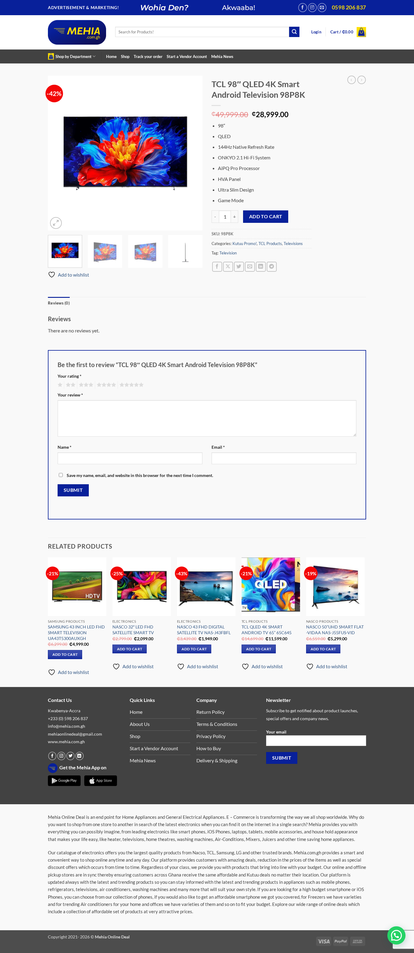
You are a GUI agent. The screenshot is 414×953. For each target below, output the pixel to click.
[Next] (191, 153)
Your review (70, 394)
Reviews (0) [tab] (59, 303)
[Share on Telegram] (272, 267)
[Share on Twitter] (239, 267)
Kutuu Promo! (244, 243)
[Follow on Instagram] (312, 7)
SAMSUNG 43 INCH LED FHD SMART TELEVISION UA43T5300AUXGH (76, 632)
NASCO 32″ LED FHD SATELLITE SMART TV (133, 629)
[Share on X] (228, 267)
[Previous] (58, 153)
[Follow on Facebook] (302, 7)
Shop (125, 56)
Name (65, 447)
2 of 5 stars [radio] (69, 385)
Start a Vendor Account (187, 56)
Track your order (148, 56)
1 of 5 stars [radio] (59, 385)
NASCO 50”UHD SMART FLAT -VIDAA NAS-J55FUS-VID (335, 629)
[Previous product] (361, 80)
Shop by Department (73, 56)
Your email (276, 731)
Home (111, 56)
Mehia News (222, 56)
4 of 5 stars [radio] (105, 385)
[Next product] (351, 80)
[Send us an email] (322, 7)
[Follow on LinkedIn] (79, 756)
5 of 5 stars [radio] (131, 385)
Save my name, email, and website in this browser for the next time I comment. (140, 475)
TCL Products (270, 243)
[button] (316, 32)
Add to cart (265, 216)
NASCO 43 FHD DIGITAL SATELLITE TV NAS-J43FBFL (204, 629)
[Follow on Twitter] (70, 756)
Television (228, 252)
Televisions (293, 243)
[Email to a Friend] (250, 267)
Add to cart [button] (65, 654)
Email (218, 447)
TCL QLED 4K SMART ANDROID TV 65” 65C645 (267, 629)
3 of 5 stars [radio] (85, 385)
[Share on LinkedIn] (261, 267)
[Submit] (294, 32)
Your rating (70, 376)
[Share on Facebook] (217, 267)
